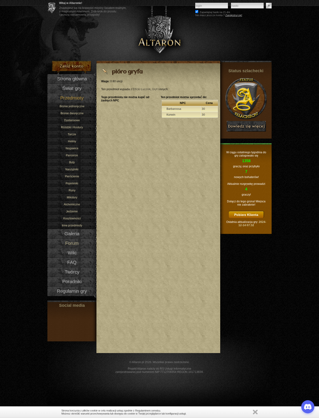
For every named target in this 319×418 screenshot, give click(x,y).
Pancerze (72, 155)
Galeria (71, 233)
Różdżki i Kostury (72, 127)
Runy (72, 190)
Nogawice (72, 148)
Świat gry (72, 88)
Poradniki (72, 281)
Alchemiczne (72, 204)
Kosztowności (72, 218)
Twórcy (72, 272)
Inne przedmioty (72, 225)
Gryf (154, 89)
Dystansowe (72, 120)
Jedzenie (72, 211)
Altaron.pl (138, 362)
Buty (72, 162)
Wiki (72, 252)
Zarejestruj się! (233, 15)
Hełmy (72, 141)
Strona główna (72, 78)
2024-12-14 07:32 (252, 223)
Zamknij (255, 412)
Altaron (159, 30)
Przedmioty (72, 97)
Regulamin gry (72, 291)
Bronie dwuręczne (72, 113)
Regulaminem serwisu (147, 410)
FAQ (72, 262)
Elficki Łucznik (142, 89)
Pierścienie (72, 176)
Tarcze (72, 134)
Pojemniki (72, 183)
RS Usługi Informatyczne (175, 368)
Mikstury (72, 197)
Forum (72, 243)
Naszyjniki (71, 169)
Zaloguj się (269, 5)
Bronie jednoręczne (72, 106)
